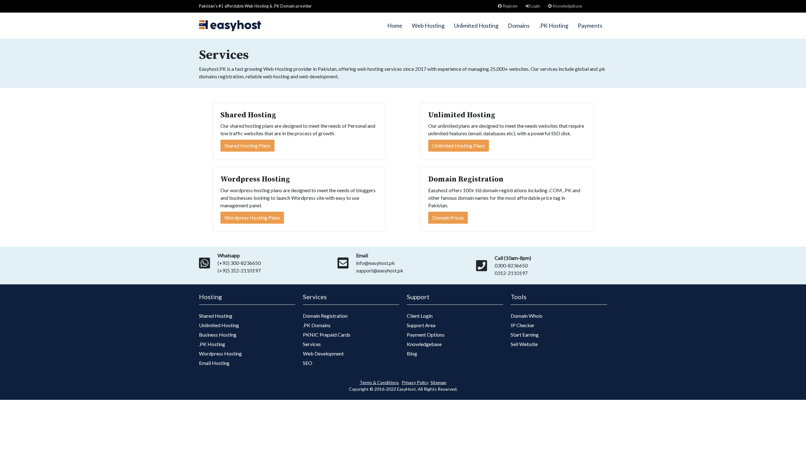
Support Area (421, 325)
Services (312, 344)
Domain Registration (325, 316)
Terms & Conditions (379, 382)
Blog (412, 353)
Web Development (323, 353)
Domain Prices (448, 218)
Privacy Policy (415, 382)
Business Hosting (217, 335)
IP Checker (523, 325)
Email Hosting (214, 363)
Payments (590, 25)
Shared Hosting (215, 316)
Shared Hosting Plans (247, 145)
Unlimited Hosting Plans (458, 145)
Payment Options (426, 335)
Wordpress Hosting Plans (252, 218)
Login (535, 5)
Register (510, 5)
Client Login (420, 316)
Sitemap (438, 382)
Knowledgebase (567, 5)
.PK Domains (317, 325)
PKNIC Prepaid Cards (326, 335)
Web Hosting (428, 25)
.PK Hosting (553, 25)
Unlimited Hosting (476, 25)
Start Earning (525, 335)
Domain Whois (526, 316)
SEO (307, 363)
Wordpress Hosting (220, 353)
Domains (519, 25)
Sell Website (524, 344)
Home (394, 25)
